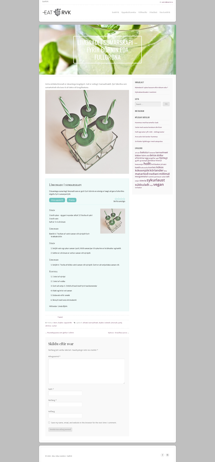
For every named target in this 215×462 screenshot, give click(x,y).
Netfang (52, 400)
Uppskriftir (68, 323)
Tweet (60, 317)
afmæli (85, 323)
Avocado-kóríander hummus (146, 136)
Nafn (51, 389)
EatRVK (115, 12)
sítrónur (48, 326)
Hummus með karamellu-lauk (146, 122)
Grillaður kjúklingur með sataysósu (149, 141)
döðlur (160, 155)
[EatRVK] (62, 12)
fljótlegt (163, 158)
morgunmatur (141, 176)
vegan (158, 184)
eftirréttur (140, 158)
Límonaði (114, 323)
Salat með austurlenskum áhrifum (148, 127)
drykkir (101, 323)
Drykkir (60, 323)
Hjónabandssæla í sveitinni (145, 92)
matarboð (141, 174)
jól (161, 164)
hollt (147, 163)
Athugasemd (54, 356)
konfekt (152, 167)
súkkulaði (142, 185)
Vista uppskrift (57, 200)
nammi (151, 177)
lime (165, 171)
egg (147, 158)
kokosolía (144, 167)
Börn (55, 323)
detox (152, 155)
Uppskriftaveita (128, 12)
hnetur (159, 160)
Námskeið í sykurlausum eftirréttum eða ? (151, 87)
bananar (152, 153)
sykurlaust (156, 180)
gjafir (137, 160)
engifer (152, 158)
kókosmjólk (142, 170)
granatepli (143, 161)
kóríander (156, 170)
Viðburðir (142, 12)
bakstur (144, 152)
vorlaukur (138, 188)
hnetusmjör (139, 164)
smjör (137, 181)
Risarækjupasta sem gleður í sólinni (60, 332)
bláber (138, 155)
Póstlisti (153, 12)
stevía (142, 180)
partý (120, 323)
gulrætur (151, 160)
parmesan (157, 177)
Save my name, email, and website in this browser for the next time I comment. (83, 422)
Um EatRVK (165, 12)
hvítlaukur (155, 164)
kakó (164, 164)
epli (157, 158)
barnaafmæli (93, 323)
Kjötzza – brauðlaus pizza (117, 332)
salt (167, 176)
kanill (137, 167)
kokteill (107, 323)
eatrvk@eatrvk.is (167, 2)
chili (147, 156)
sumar (54, 326)
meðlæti (154, 174)
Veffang (51, 411)
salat (164, 177)
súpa (151, 185)
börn (144, 155)
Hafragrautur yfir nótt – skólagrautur (149, 132)
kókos (159, 167)
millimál (164, 174)
